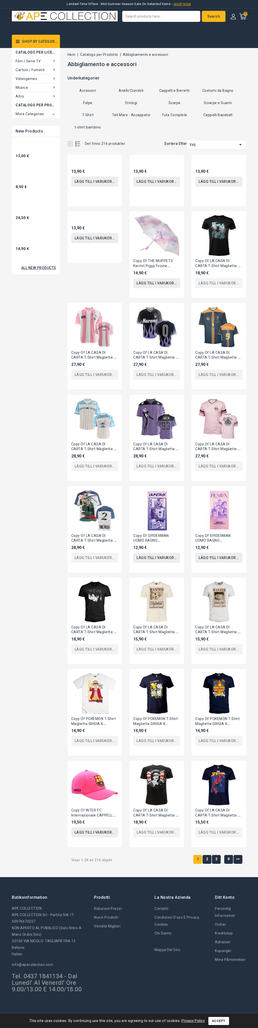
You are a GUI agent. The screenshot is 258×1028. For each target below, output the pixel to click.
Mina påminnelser (230, 960)
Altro (20, 96)
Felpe (87, 103)
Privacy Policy (193, 1021)
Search (213, 16)
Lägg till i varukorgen (96, 182)
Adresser (223, 942)
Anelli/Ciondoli (131, 91)
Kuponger (223, 951)
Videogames (26, 79)
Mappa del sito (167, 950)
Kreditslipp (224, 933)
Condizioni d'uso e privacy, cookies (177, 920)
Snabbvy (113, 162)
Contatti (161, 909)
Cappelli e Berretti (174, 91)
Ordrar (220, 924)
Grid (71, 144)
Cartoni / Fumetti (30, 70)
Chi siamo (163, 933)
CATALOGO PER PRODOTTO (36, 105)
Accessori (87, 91)
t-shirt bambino (88, 127)
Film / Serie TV (28, 61)
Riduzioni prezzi (108, 909)
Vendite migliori (107, 926)
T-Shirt (88, 115)
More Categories (30, 114)
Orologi (131, 103)
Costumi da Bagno (218, 91)
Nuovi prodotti (106, 917)
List (78, 144)
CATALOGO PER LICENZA (36, 52)
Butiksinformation (29, 897)
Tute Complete (174, 115)
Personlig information (225, 912)
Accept (218, 1021)
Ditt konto (225, 897)
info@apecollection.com (32, 965)
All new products (38, 268)
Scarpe (175, 103)
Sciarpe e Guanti (218, 103)
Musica (22, 87)
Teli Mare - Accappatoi (131, 115)
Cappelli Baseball (218, 115)
